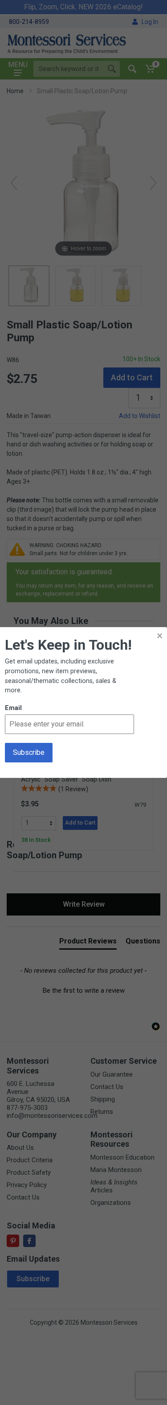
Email (13, 708)
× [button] (160, 635)
